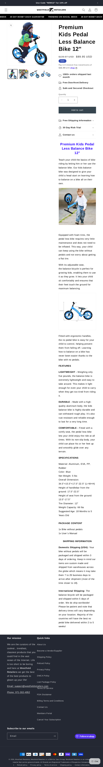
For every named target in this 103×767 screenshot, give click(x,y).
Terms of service (50, 765)
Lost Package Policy (46, 682)
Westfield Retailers (22, 759)
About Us (41, 644)
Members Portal (44, 713)
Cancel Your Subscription (49, 720)
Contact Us (42, 707)
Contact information (82, 765)
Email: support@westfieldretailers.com (27, 686)
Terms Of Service (45, 688)
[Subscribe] (54, 736)
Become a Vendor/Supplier (49, 651)
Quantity (62, 94)
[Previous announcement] (5, 3)
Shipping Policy (44, 657)
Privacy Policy (43, 670)
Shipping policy (66, 765)
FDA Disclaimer (44, 694)
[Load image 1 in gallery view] (12, 74)
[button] (6, 10)
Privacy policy (35, 765)
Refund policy (22, 765)
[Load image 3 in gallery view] (34, 74)
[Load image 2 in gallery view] (23, 74)
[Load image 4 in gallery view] (46, 74)
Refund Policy (43, 663)
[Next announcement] (98, 3)
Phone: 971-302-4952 (18, 692)
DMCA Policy (43, 676)
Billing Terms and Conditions (50, 701)
